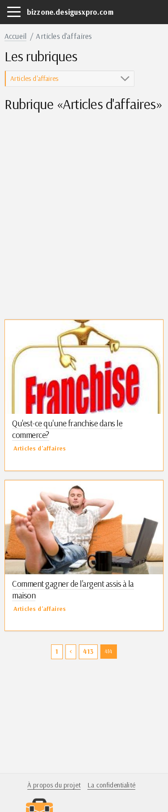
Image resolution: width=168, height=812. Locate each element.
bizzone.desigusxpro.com (70, 12)
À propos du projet (54, 785)
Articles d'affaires (34, 78)
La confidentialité (111, 785)
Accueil (15, 36)
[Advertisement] (84, 202)
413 (88, 651)
